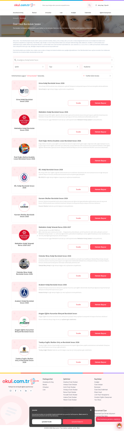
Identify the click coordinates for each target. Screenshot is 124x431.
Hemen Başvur (100, 103)
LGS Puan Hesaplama (101, 395)
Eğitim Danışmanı (105, 12)
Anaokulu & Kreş (18, 12)
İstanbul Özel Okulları (70, 382)
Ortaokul (48, 12)
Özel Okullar (98, 384)
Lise (61, 12)
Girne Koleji (42, 89)
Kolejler (73, 12)
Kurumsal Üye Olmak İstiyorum (104, 413)
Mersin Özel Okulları (70, 400)
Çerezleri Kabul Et (77, 422)
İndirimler (88, 12)
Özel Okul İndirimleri (101, 390)
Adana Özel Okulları (70, 397)
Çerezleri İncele (46, 422)
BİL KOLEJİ (42, 177)
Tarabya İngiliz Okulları (45, 350)
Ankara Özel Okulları (70, 384)
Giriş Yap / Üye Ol (103, 5)
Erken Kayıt (98, 392)
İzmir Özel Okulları (69, 387)
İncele (78, 103)
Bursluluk (97, 387)
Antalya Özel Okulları (70, 390)
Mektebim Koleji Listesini (85, 120)
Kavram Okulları (43, 206)
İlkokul (34, 12)
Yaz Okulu (97, 400)
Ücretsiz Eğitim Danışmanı (103, 397)
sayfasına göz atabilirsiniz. (69, 319)
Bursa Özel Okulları (69, 392)
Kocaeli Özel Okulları (70, 395)
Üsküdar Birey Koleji (44, 265)
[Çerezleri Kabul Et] (91, 410)
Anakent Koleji (43, 292)
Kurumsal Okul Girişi (101, 416)
